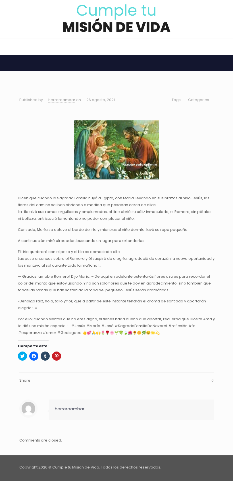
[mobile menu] (5, 47)
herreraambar (61, 100)
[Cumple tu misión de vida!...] (116, 18)
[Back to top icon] (208, 467)
